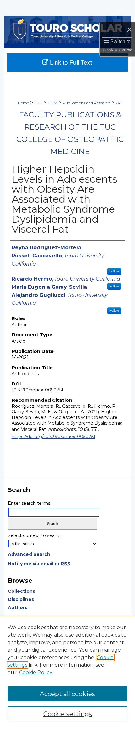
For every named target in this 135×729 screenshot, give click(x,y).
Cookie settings (67, 714)
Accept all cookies (67, 694)
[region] (67, 672)
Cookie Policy (35, 672)
